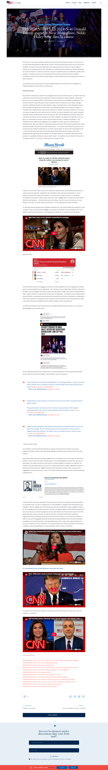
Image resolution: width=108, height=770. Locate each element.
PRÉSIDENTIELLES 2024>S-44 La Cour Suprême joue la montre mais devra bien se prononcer (50, 667)
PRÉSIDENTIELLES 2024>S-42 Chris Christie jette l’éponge (40, 663)
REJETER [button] (73, 767)
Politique (67, 24)
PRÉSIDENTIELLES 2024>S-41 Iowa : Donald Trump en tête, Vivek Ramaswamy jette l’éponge (50, 660)
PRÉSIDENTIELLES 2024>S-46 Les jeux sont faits (37, 672)
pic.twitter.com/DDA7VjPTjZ (36, 433)
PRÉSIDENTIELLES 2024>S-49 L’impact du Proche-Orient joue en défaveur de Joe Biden (48, 679)
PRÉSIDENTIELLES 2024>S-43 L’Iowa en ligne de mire (38, 665)
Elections (48, 24)
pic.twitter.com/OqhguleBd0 (35, 413)
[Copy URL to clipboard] (83, 696)
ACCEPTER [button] (62, 767)
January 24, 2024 (53, 389)
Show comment (53, 715)
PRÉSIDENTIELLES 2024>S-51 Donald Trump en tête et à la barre (42, 684)
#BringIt (33, 387)
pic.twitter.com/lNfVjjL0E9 (44, 387)
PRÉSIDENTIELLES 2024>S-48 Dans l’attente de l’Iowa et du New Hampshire (45, 677)
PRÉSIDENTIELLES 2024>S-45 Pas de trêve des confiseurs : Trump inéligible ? (46, 670)
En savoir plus (51, 767)
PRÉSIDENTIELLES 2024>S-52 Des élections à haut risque (40, 686)
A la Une (40, 24)
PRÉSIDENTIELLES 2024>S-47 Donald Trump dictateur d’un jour (42, 674)
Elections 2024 (57, 24)
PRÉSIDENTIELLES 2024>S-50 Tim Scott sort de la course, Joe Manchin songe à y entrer (49, 682)
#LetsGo (76, 410)
